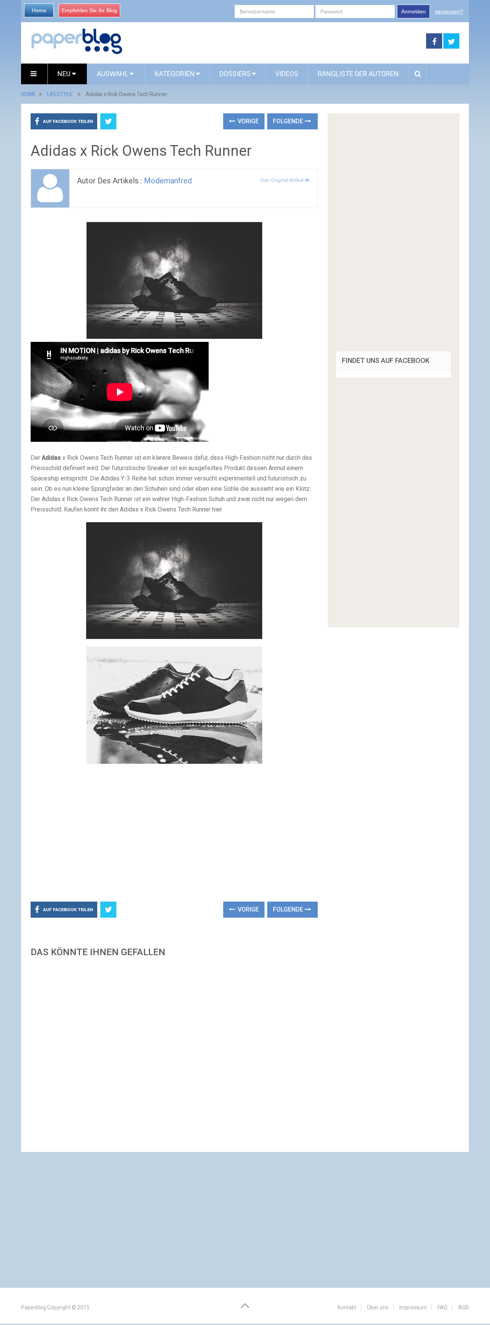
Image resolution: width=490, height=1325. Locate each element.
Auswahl (113, 74)
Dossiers (235, 74)
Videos (286, 74)
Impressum (413, 1307)
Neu (64, 74)
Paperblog (33, 1307)
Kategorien (175, 74)
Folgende (289, 121)
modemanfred (168, 180)
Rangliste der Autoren (358, 74)
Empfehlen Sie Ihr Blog (89, 10)
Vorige (247, 121)
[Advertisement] (274, 41)
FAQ (443, 1307)
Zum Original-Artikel (282, 180)
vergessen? (449, 11)
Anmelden (413, 11)
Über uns (378, 1307)
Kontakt (347, 1307)
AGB (463, 1307)
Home (39, 10)
